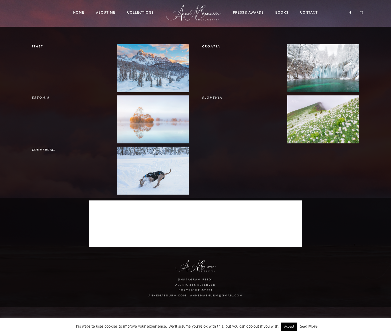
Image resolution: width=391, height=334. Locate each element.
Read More (308, 326)
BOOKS (281, 12)
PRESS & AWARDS (248, 12)
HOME (78, 12)
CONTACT (309, 12)
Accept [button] (289, 326)
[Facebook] (348, 12)
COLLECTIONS (140, 12)
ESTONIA (41, 97)
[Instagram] (360, 12)
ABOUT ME (105, 12)
